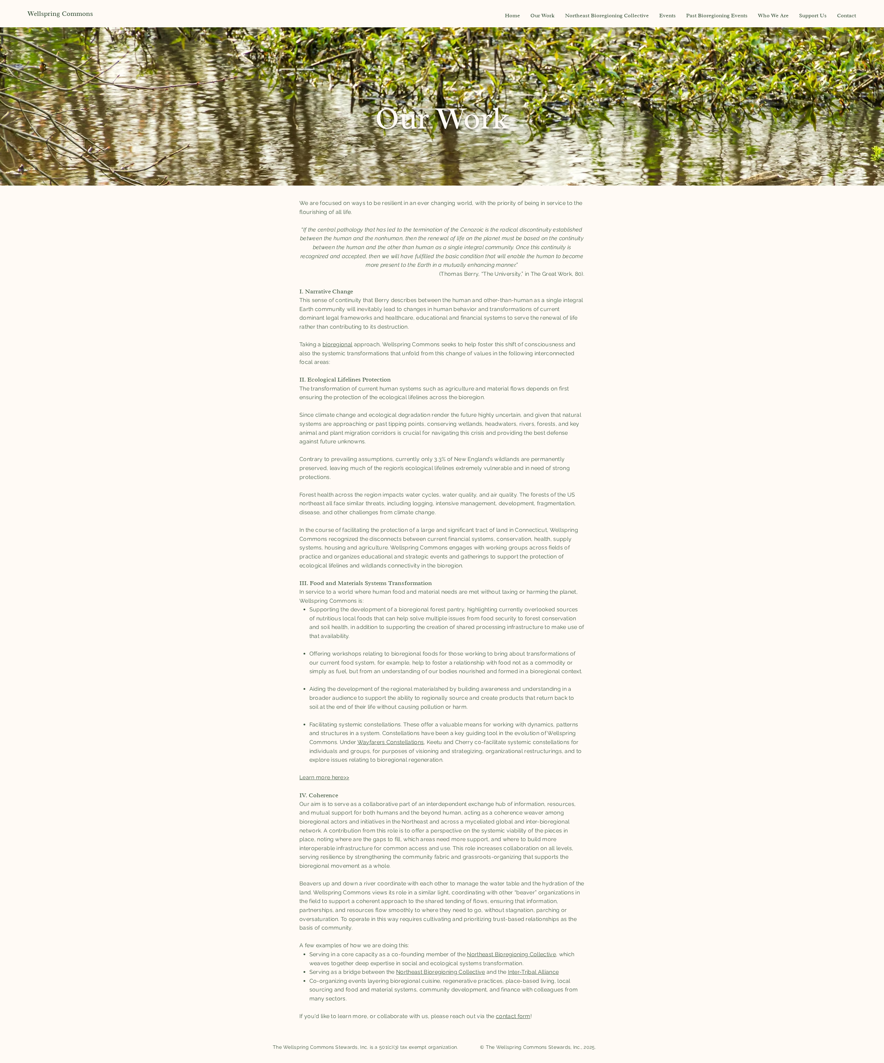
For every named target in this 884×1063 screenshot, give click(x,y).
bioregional (338, 344)
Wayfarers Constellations (390, 742)
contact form (513, 1016)
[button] (542, 15)
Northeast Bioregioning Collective (511, 954)
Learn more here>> (324, 777)
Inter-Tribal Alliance (533, 972)
